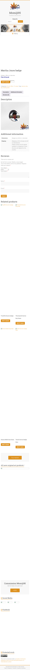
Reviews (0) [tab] (6, 95)
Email (2, 188)
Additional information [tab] (16, 92)
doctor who (25, 86)
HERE (15, 590)
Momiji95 (15, 13)
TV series (16, 86)
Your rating (4, 168)
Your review (4, 171)
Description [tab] (6, 92)
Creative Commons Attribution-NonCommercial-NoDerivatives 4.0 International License (13, 660)
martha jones (6, 87)
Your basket (15, 458)
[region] (15, 116)
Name (3, 181)
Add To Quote (5, 82)
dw (1, 87)
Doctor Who (10, 86)
